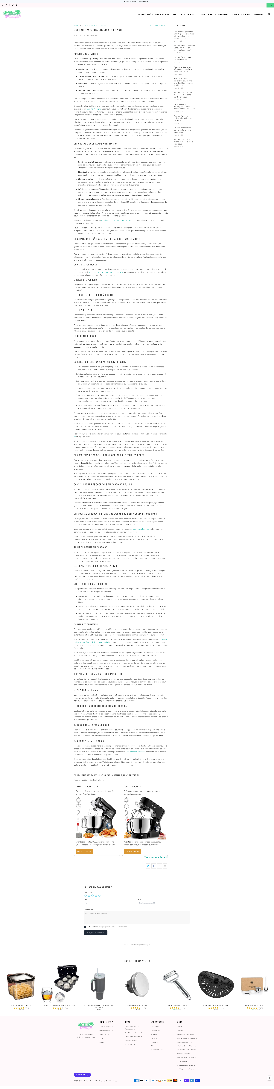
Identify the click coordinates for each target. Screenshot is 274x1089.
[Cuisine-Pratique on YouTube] (16, 5)
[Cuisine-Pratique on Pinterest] (9, 5)
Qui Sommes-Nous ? (106, 1030)
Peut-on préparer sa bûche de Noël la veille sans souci (183, 141)
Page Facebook (130, 1044)
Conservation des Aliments (185, 1034)
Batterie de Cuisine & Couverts (186, 1046)
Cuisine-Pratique (84, 1081)
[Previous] (8, 988)
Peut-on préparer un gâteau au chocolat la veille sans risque (183, 69)
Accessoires (154, 1042)
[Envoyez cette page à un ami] (165, 866)
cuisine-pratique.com (142, 529)
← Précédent (153, 26)
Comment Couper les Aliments (186, 1050)
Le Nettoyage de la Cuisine (185, 1069)
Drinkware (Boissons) (183, 1053)
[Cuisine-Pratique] (12, 14)
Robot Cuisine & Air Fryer (185, 1042)
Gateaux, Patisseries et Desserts (187, 1038)
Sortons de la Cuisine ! (158, 1050)
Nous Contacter (104, 1034)
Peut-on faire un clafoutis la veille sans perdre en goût (183, 118)
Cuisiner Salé (155, 1027)
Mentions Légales (130, 1040)
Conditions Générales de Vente (135, 1033)
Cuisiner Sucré (155, 1030)
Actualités (180, 1030)
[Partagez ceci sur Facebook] (153, 866)
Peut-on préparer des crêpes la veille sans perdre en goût (183, 94)
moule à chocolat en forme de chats (116, 220)
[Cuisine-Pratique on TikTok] (13, 5)
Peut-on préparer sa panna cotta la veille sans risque (182, 130)
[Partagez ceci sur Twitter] (148, 866)
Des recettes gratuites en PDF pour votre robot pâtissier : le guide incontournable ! (184, 35)
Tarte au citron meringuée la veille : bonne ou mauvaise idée (184, 106)
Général (179, 1027)
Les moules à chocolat (135, 751)
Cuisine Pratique (94, 109)
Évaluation (88, 892)
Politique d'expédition (106, 1027)
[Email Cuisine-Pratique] (2, 5)
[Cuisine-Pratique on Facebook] (6, 5)
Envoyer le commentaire (95, 933)
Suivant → (164, 26)
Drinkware (154, 1046)
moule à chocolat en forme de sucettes (106, 272)
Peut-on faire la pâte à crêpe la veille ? (183, 58)
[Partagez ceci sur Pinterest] (159, 866)
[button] (145, 14)
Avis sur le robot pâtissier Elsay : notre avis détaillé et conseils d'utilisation (183, 81)
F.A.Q (101, 1038)
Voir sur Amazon (84, 851)
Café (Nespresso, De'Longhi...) (186, 1057)
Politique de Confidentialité (133, 1037)
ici (75, 437)
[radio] (85, 895)
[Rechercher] (269, 14)
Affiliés (102, 1042)
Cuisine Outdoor (182, 1061)
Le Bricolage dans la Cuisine (186, 1065)
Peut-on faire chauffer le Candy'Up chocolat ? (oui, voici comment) (184, 48)
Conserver (154, 1038)
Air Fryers (154, 1034)
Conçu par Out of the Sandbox (108, 1081)
